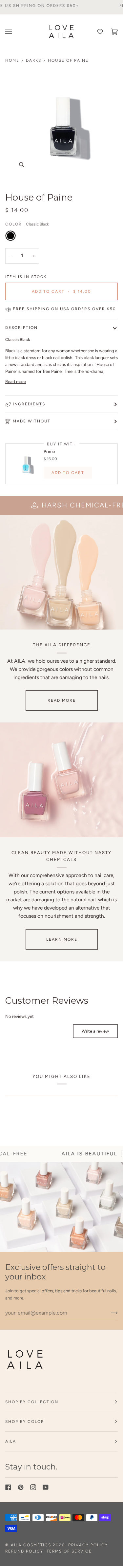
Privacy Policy (88, 1545)
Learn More (61, 939)
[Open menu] (10, 31)
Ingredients (29, 404)
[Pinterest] (21, 1487)
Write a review (95, 1031)
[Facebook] (8, 1487)
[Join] (109, 1312)
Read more (15, 381)
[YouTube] (46, 1487)
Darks (33, 60)
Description (21, 327)
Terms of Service (69, 1551)
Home (12, 60)
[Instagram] (33, 1487)
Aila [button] (10, 1441)
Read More (62, 700)
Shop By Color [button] (24, 1421)
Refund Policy (24, 1551)
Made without (32, 421)
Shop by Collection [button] (31, 1402)
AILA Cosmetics (32, 1545)
